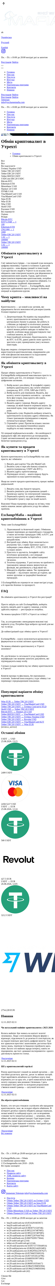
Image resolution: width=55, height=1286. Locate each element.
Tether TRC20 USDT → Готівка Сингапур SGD (24, 706)
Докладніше (7, 1058)
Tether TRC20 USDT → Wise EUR (17, 724)
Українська (6, 37)
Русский (5, 42)
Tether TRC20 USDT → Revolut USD (18, 719)
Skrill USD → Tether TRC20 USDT (17, 709)
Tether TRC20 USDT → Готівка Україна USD (22, 717)
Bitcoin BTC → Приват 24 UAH (16, 711)
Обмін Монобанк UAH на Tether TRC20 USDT (29, 1210)
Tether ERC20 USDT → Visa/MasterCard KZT (22, 722)
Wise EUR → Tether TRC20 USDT (17, 701)
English (4, 47)
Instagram (11, 1193)
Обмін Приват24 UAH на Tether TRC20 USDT (29, 1213)
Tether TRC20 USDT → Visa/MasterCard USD (22, 704)
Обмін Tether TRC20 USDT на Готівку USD (28, 1200)
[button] (25, 133)
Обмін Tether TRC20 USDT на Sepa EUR (26, 1203)
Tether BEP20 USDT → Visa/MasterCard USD (22, 714)
